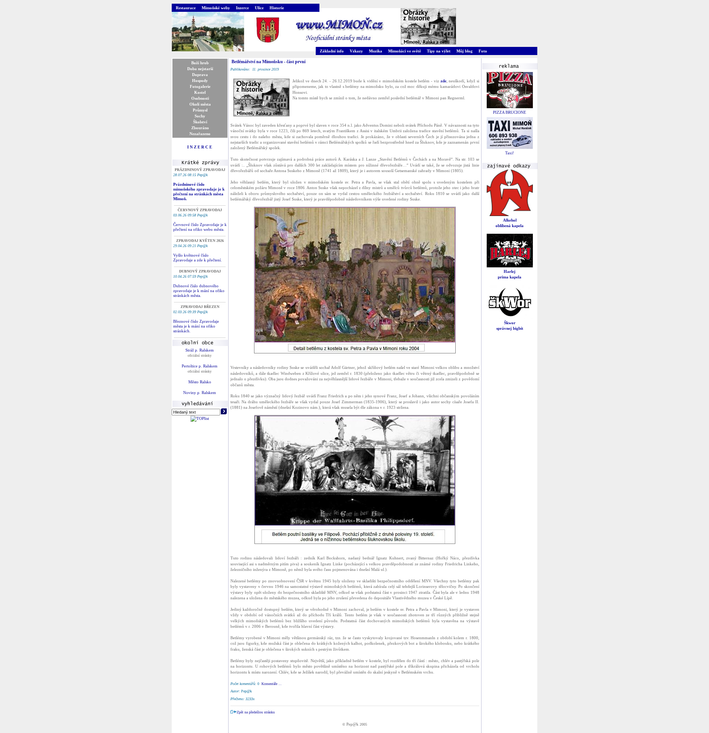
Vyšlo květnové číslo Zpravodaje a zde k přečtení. (197, 257)
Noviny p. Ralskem (199, 392)
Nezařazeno (199, 133)
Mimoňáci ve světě (404, 51)
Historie (277, 8)
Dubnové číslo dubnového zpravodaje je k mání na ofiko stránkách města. (199, 291)
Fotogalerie (200, 86)
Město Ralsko (199, 382)
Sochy (200, 116)
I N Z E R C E (199, 147)
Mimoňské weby (216, 8)
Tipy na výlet (439, 51)
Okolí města (200, 104)
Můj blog (464, 51)
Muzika (375, 51)
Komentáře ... (271, 684)
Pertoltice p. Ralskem (200, 366)
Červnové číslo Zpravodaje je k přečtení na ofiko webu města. (200, 227)
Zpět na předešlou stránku (256, 712)
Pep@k (352, 724)
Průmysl (200, 110)
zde (443, 81)
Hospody (200, 80)
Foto (483, 51)
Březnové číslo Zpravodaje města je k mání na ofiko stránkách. (196, 326)
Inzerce (242, 8)
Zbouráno (200, 128)
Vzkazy (356, 51)
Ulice (259, 8)
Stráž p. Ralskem (199, 350)
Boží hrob (200, 63)
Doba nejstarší (200, 68)
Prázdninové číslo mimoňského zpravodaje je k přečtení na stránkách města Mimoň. (199, 191)
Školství (200, 122)
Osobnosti (200, 98)
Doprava (200, 74)
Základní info (332, 51)
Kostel (200, 92)
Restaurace (186, 8)
